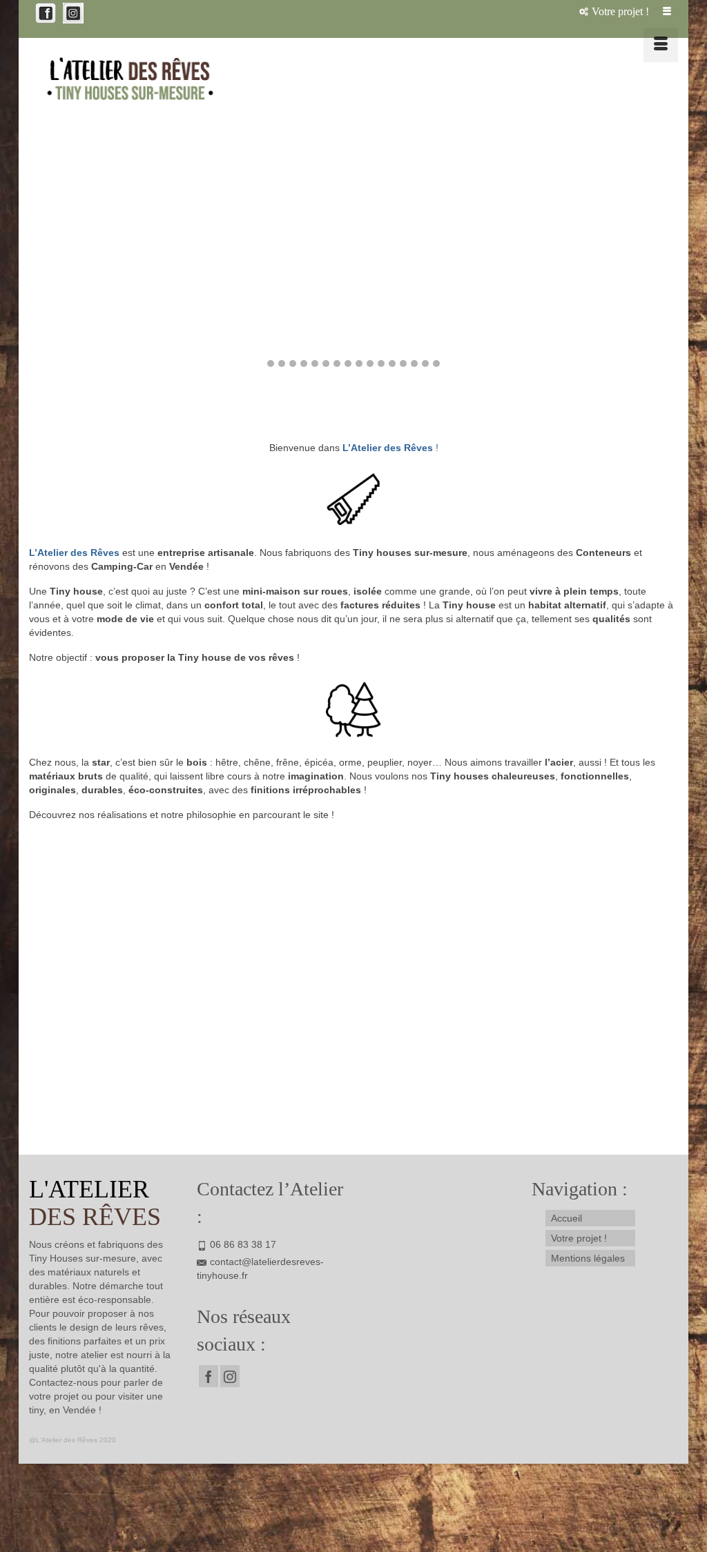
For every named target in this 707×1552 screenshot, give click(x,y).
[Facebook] (208, 1375)
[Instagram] (230, 1375)
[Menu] (660, 45)
